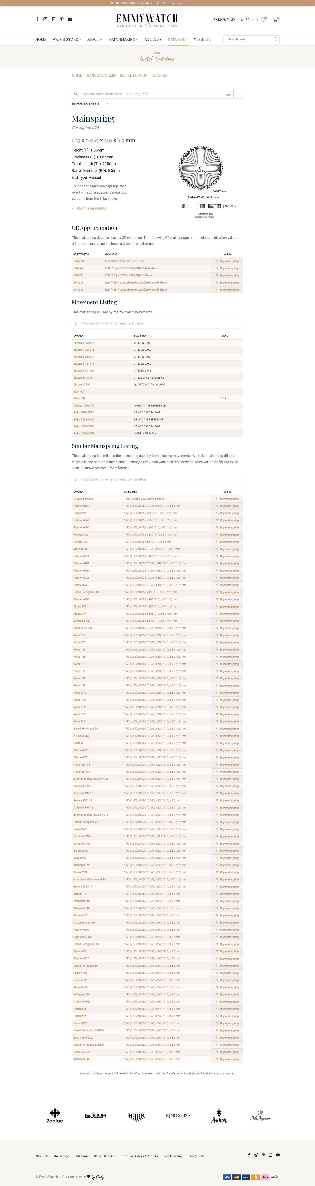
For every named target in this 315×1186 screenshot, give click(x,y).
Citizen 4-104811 (84, 342)
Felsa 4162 (80, 972)
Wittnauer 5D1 (82, 994)
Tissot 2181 (81, 850)
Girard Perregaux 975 (86, 822)
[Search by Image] (228, 94)
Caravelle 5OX (82, 1052)
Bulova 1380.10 (83, 786)
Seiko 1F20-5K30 (84, 412)
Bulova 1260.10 (83, 886)
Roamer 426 (81, 534)
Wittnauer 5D (81, 1059)
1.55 (76, 140)
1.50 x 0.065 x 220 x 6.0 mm (131, 268)
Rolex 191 (80, 714)
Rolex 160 (80, 649)
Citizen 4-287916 (84, 349)
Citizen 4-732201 (84, 356)
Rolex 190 (80, 699)
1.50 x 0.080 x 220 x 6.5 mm (152, 800)
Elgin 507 (79, 391)
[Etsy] (54, 19)
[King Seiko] (178, 1116)
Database (176, 39)
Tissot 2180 (81, 872)
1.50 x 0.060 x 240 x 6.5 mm (152, 505)
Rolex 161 (80, 664)
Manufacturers (101, 75)
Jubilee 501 (81, 857)
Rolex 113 (80, 685)
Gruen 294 (80, 1008)
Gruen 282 (80, 513)
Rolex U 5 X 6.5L (83, 627)
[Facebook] (37, 19)
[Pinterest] (62, 19)
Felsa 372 (79, 671)
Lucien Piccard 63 (84, 922)
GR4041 (78, 282)
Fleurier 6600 (81, 527)
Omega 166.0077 (84, 405)
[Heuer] (137, 1116)
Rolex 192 (80, 678)
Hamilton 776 (82, 836)
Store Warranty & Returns (139, 1156)
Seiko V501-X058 (84, 433)
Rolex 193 (80, 635)
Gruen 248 (80, 829)
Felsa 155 (79, 398)
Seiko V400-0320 (84, 426)
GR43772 (79, 261)
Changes (160, 75)
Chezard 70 (80, 757)
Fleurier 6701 (81, 563)
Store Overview (105, 1156)
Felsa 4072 (80, 951)
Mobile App (61, 1156)
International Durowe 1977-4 (91, 814)
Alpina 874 (80, 613)
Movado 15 (80, 549)
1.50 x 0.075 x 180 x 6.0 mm (155, 563)
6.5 (120, 140)
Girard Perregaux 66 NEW (89, 1030)
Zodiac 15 (80, 893)
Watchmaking (121, 39)
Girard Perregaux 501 (86, 944)
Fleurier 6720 (81, 585)
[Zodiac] (55, 1116)
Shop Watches (195, 3)
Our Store (82, 1156)
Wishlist (202, 39)
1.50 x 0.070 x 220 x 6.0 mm (155, 757)
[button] (2, 3)
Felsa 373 (79, 642)
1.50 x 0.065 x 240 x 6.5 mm (128, 275)
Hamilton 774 (82, 764)
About (93, 39)
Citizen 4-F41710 (84, 363)
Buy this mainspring (91, 208)
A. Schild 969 (81, 735)
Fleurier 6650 (81, 505)
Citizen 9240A (82, 384)
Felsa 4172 (80, 980)
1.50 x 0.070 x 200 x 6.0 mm (155, 750)
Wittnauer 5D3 (82, 908)
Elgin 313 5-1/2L (83, 937)
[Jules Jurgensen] (260, 1116)
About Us (41, 1156)
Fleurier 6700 (81, 570)
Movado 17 (80, 915)
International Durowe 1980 (89, 879)
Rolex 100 (80, 707)
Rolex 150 (80, 656)
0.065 (92, 140)
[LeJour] (95, 1116)
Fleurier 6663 (81, 520)
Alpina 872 (80, 606)
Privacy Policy (196, 1156)
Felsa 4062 (80, 1023)
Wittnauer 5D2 (82, 900)
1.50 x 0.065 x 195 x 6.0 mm (150, 527)
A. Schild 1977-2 (83, 807)
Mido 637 (79, 721)
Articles (152, 39)
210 (108, 140)
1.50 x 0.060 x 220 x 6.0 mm (136, 289)
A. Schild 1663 (82, 1001)
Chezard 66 (80, 750)
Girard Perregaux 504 (86, 592)
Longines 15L (82, 843)
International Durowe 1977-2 (91, 778)
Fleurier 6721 (81, 577)
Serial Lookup (133, 75)
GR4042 (78, 289)
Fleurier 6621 (81, 556)
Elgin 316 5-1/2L (83, 1037)
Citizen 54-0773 (83, 377)
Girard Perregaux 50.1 (87, 965)
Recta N (78, 743)
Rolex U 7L (80, 692)
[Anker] (219, 1116)
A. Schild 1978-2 (83, 498)
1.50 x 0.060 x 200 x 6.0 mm (136, 282)
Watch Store (65, 39)
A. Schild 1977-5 (83, 793)
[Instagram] (45, 19)
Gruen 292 (80, 1016)
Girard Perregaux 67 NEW (89, 1044)
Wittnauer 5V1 (82, 865)
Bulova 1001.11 (83, 800)
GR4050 (78, 275)
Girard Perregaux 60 (86, 728)
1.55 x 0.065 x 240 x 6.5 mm (124, 261)
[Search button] (275, 39)
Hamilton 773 (82, 771)
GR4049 (78, 268)
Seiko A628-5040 (84, 419)
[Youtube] (70, 19)
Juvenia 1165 (82, 620)
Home (40, 39)
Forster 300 (80, 541)
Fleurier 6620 (81, 958)
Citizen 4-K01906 (84, 370)
